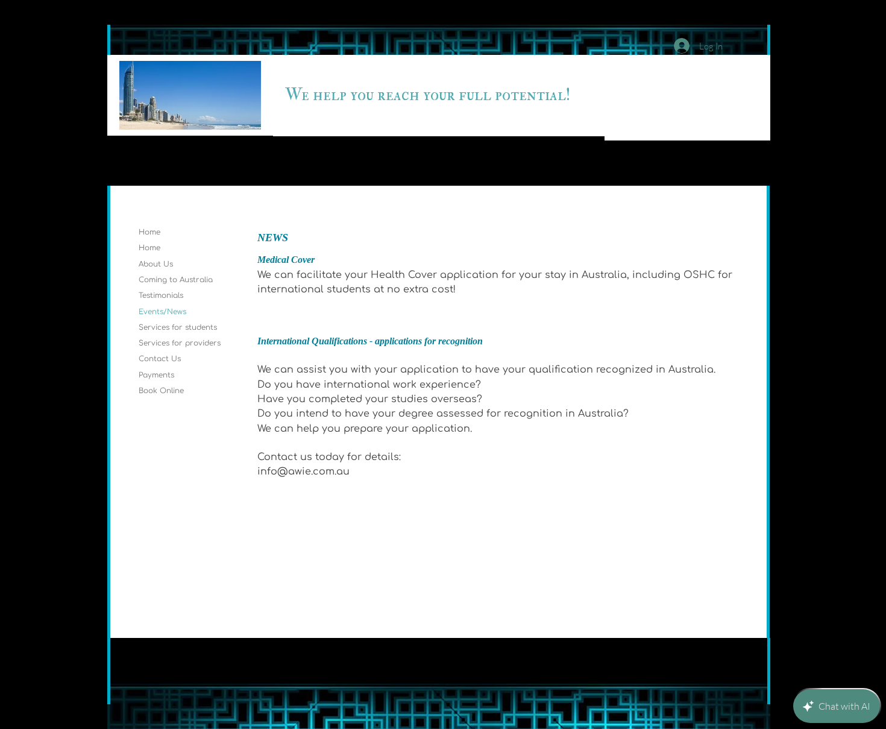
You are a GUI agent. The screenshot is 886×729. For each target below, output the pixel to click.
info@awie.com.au (303, 471)
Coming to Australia (176, 280)
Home (149, 232)
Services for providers (180, 343)
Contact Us (160, 359)
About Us (156, 264)
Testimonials (161, 295)
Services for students (178, 327)
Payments (156, 375)
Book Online (161, 391)
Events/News (162, 312)
